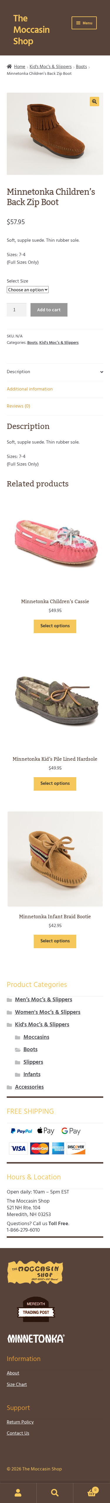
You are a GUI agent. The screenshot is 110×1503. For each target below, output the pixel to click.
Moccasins (36, 1037)
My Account (18, 1493)
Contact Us (18, 1433)
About (13, 1373)
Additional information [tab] (30, 389)
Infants (31, 1074)
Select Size (17, 281)
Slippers (33, 1062)
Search (55, 1493)
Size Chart (17, 1385)
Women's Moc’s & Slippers (47, 1012)
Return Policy (20, 1422)
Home (19, 66)
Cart (85, 1488)
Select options (55, 626)
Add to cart (49, 309)
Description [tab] (18, 372)
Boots (81, 66)
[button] (94, 101)
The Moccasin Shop (31, 30)
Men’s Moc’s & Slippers (43, 1000)
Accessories (29, 1087)
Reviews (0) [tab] (18, 406)
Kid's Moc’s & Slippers (51, 66)
